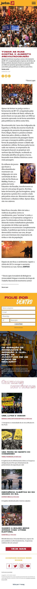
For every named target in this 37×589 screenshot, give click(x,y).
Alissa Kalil (5, 535)
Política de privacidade (18, 327)
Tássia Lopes (5, 69)
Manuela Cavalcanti (8, 418)
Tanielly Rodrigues (7, 457)
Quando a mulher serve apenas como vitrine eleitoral (15, 530)
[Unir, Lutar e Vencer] (12, 413)
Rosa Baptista (19, 418)
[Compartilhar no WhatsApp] (9, 76)
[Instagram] (21, 566)
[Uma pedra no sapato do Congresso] (12, 449)
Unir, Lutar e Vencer (13, 416)
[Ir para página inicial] (7, 5)
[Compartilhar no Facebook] (3, 76)
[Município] (22, 320)
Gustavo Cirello (7, 497)
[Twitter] (15, 566)
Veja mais (18, 549)
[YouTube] (28, 566)
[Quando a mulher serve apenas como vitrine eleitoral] (12, 525)
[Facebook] (9, 566)
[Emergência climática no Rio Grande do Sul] (12, 489)
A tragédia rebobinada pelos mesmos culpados (16, 501)
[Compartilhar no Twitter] (6, 76)
